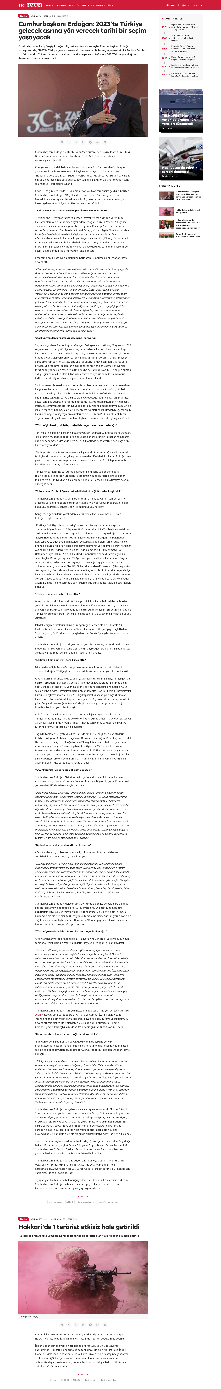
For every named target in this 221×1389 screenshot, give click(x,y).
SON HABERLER (174, 19)
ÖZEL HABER (83, 5)
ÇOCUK (71, 5)
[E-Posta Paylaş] (104, 142)
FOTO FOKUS (170, 128)
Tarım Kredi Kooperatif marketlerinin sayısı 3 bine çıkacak (188, 236)
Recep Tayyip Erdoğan (108, 1202)
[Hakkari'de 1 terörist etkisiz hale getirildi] (166, 211)
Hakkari (53, 1380)
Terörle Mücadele (108, 1380)
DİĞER (110, 5)
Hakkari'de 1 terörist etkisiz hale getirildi (188, 211)
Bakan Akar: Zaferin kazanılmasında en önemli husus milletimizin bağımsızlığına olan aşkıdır (188, 224)
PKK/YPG (77, 1380)
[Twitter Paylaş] (76, 142)
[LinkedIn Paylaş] (83, 142)
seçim (38, 1014)
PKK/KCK (65, 1380)
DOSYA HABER (98, 5)
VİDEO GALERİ (171, 176)
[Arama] (179, 5)
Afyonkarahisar (55, 1202)
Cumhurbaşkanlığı (86, 1202)
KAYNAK (34, 16)
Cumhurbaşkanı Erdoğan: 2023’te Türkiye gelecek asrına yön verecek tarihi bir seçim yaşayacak (188, 196)
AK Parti (70, 1202)
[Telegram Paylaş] (90, 142)
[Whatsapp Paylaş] (97, 142)
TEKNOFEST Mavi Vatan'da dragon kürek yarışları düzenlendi (180, 120)
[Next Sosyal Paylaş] (61, 142)
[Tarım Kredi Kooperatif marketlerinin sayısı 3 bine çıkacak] (166, 237)
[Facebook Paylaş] (68, 142)
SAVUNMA (61, 5)
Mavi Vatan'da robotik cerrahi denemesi (179, 170)
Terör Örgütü (91, 1380)
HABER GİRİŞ (49, 16)
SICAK (48, 5)
